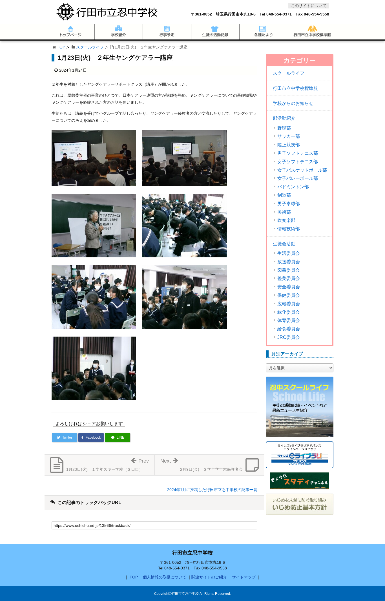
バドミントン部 (293, 187)
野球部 (284, 128)
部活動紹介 (284, 118)
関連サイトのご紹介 (209, 577)
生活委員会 (288, 253)
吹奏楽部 (286, 220)
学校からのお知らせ (293, 103)
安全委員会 (288, 287)
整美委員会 (288, 278)
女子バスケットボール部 (302, 170)
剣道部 (284, 195)
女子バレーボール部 (297, 178)
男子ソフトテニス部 (297, 153)
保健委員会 (288, 295)
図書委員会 (288, 270)
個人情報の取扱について (164, 577)
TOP (61, 47)
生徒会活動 (284, 243)
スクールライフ (90, 47)
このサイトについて (308, 5)
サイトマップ (244, 577)
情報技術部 (288, 229)
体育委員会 (288, 320)
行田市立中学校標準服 (295, 88)
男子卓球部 (288, 204)
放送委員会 (288, 262)
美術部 (284, 212)
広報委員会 (288, 304)
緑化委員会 (288, 312)
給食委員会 (288, 329)
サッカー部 (288, 136)
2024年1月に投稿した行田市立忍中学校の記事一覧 (212, 489)
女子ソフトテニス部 (297, 162)
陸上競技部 (288, 145)
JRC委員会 (288, 337)
